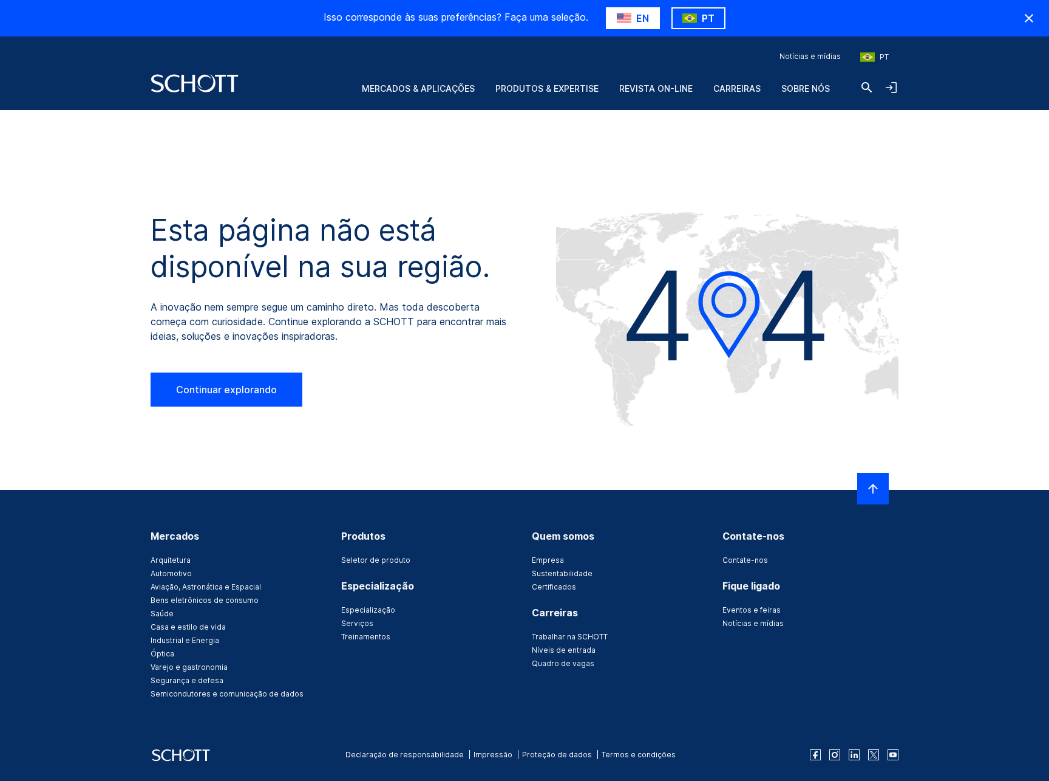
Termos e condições (639, 754)
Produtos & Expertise (547, 88)
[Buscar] (867, 87)
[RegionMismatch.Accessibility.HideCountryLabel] (1029, 18)
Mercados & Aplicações (418, 88)
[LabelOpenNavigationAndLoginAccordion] (891, 87)
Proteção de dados (557, 754)
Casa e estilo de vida (188, 626)
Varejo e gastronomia (189, 667)
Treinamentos (365, 636)
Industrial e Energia (185, 640)
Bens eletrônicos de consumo (205, 600)
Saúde (162, 613)
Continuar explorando (226, 390)
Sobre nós (805, 88)
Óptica (162, 653)
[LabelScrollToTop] (873, 488)
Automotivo (171, 573)
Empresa (548, 560)
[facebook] (815, 754)
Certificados (554, 586)
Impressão (493, 754)
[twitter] (873, 754)
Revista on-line (656, 88)
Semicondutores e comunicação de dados (227, 693)
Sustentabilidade (562, 573)
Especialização (368, 609)
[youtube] (893, 754)
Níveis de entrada (564, 650)
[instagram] (834, 754)
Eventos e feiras (751, 609)
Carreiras (737, 88)
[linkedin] (854, 754)
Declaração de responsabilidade (404, 754)
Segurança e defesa (187, 680)
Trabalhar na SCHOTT (570, 636)
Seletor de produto (375, 560)
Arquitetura (171, 560)
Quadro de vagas (563, 663)
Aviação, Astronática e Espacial (206, 586)
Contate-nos (745, 560)
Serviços (357, 623)
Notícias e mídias (810, 56)
